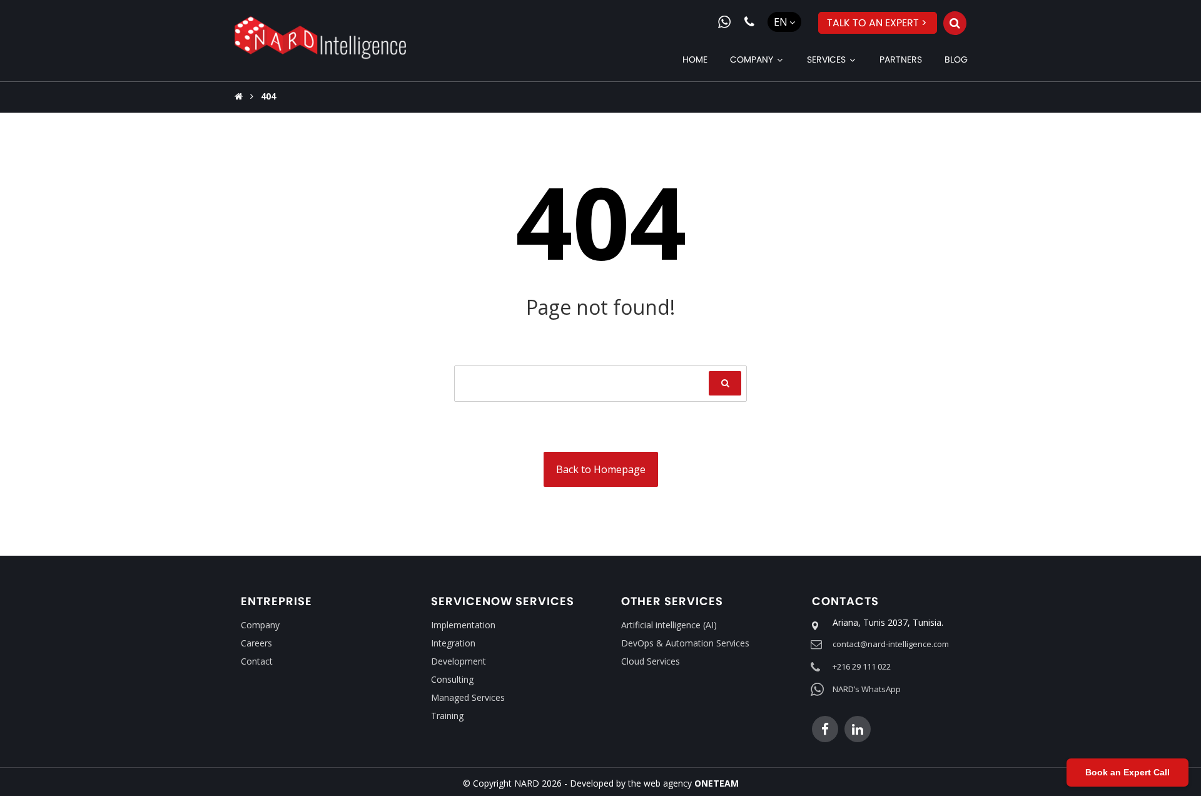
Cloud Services (650, 661)
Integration (453, 643)
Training (447, 716)
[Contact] (749, 21)
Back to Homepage (601, 469)
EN (781, 22)
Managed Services (468, 697)
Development (458, 661)
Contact (257, 661)
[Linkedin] (857, 729)
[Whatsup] (724, 21)
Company (260, 625)
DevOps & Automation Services (685, 643)
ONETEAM (716, 783)
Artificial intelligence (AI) (669, 625)
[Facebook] (825, 729)
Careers (256, 643)
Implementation (463, 625)
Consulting (452, 679)
